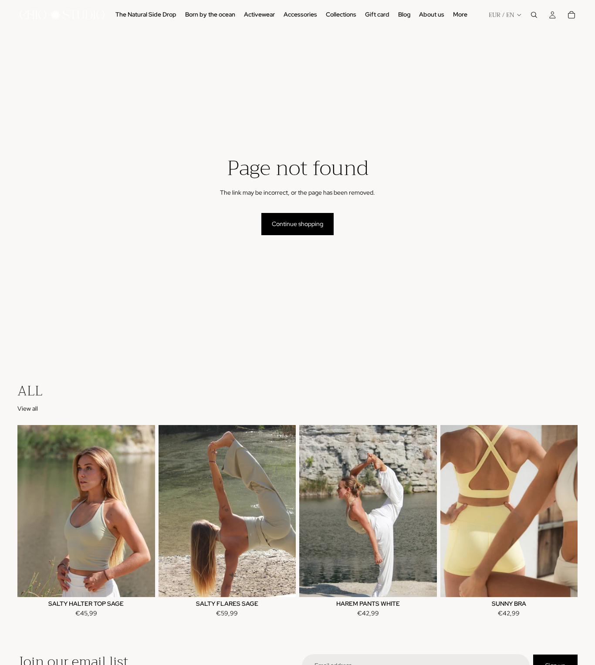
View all (27, 408)
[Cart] (571, 14)
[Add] (423, 583)
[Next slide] (142, 511)
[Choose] (141, 583)
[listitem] (460, 15)
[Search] (534, 14)
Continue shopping (297, 224)
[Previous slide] (30, 511)
